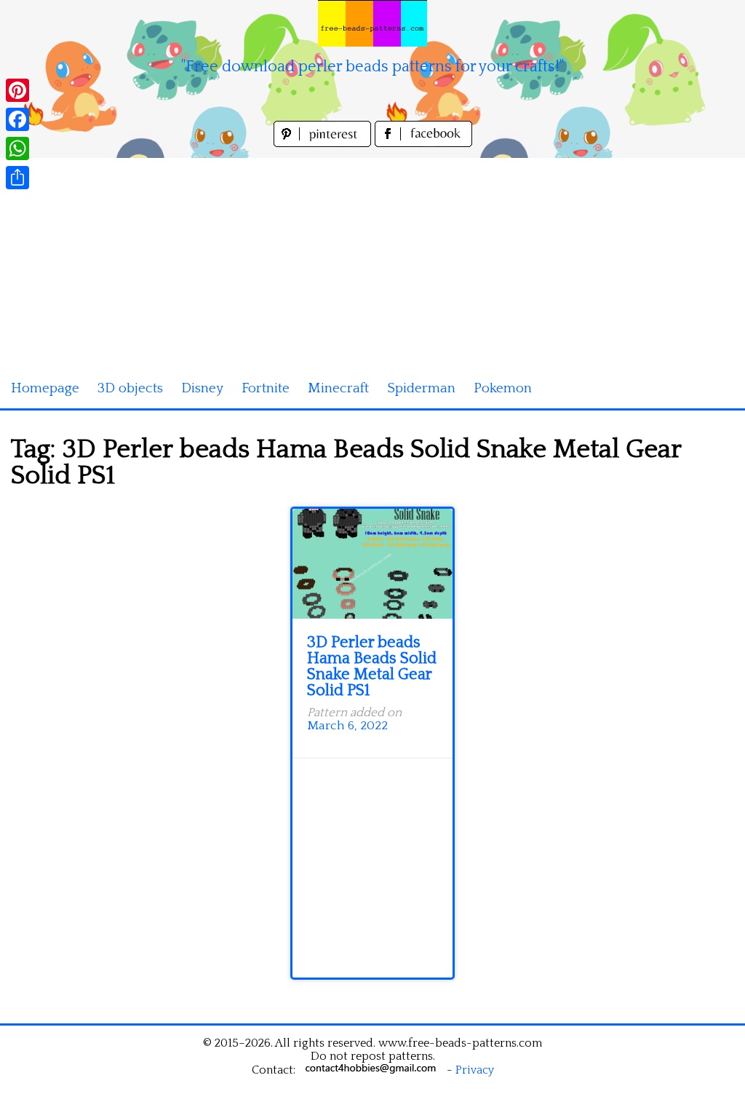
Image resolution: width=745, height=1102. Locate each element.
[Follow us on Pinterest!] (324, 143)
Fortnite (266, 388)
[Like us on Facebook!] (423, 143)
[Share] (17, 177)
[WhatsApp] (17, 148)
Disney (202, 388)
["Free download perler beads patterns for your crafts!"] (372, 23)
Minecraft (338, 388)
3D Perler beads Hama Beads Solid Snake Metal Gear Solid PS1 (372, 666)
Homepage (45, 388)
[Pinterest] (17, 90)
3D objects (130, 388)
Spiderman (421, 388)
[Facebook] (17, 119)
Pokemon (503, 388)
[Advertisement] (372, 260)
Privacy (474, 1070)
